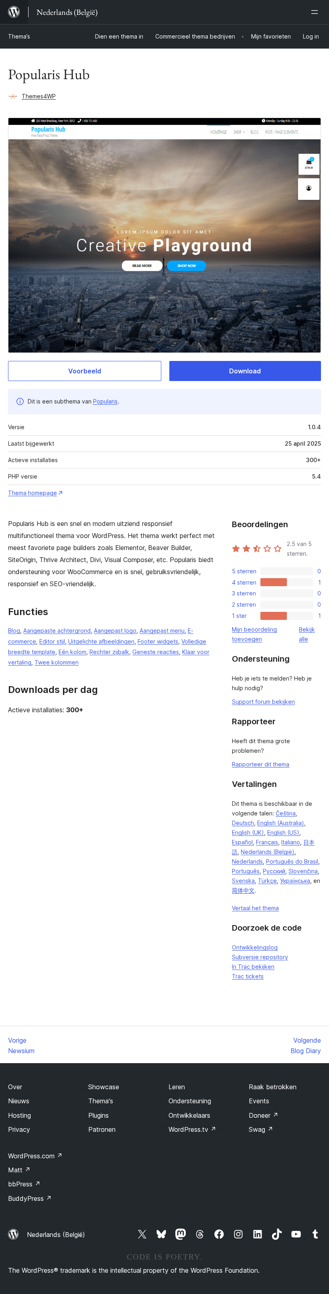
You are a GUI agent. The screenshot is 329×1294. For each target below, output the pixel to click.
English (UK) (248, 832)
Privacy (19, 1129)
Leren (177, 1087)
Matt (19, 1170)
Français (267, 842)
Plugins (98, 1115)
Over (15, 1087)
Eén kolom (72, 651)
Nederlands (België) (267, 851)
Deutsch (243, 822)
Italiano (290, 842)
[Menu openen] (316, 12)
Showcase (103, 1087)
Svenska (243, 880)
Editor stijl (52, 641)
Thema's (100, 1101)
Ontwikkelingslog (255, 947)
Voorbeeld (84, 371)
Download (245, 371)
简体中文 (243, 890)
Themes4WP (39, 96)
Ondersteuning (190, 1101)
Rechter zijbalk (109, 651)
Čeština (286, 813)
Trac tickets (248, 976)
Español (242, 842)
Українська (295, 880)
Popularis (105, 401)
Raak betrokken (273, 1087)
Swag (261, 1129)
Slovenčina (303, 871)
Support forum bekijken (263, 701)
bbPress (24, 1184)
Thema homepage (32, 492)
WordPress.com (35, 1156)
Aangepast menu (162, 630)
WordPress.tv (192, 1129)
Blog (14, 630)
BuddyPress (30, 1198)
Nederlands (247, 861)
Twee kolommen (57, 662)
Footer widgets (158, 641)
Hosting (19, 1115)
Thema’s (19, 36)
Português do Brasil (292, 861)
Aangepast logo (115, 630)
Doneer (263, 1115)
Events (259, 1101)
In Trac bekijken (253, 966)
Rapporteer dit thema (260, 764)
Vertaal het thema (255, 908)
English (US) (283, 832)
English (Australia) (280, 822)
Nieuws (18, 1101)
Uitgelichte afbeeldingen (101, 641)
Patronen (102, 1129)
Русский (274, 871)
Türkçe (267, 880)
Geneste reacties (155, 651)
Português (246, 871)
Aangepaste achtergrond (57, 630)
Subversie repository (260, 957)
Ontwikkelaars (189, 1115)
